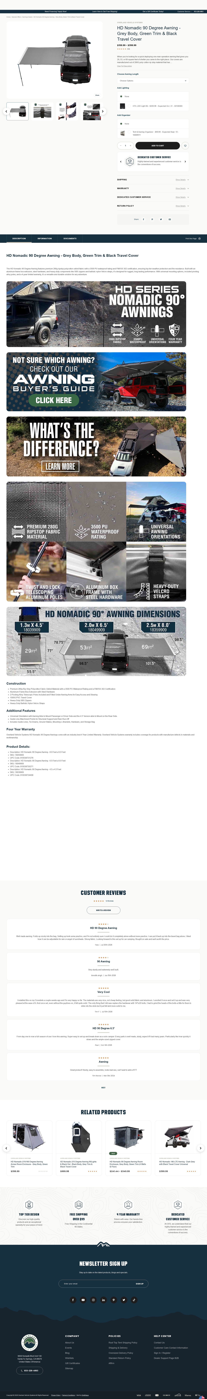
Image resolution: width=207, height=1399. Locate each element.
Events (68, 1348)
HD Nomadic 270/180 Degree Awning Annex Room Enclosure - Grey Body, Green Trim (177, 1164)
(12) (128, 49)
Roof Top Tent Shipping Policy (123, 1342)
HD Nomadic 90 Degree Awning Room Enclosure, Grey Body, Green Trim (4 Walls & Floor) (29, 1164)
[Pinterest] (152, 219)
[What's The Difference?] (96, 446)
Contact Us (159, 1342)
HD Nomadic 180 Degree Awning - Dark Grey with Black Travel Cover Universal (127, 1163)
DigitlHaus (85, 1395)
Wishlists (69, 1358)
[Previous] (120, 161)
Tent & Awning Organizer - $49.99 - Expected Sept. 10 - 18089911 (156, 133)
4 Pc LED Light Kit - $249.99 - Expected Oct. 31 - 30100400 (157, 106)
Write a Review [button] (103, 910)
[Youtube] (83, 1300)
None (127, 96)
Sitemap (69, 1368)
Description (19, 238)
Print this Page (191, 239)
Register (166, 1353)
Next (103, 1088)
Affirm (111, 1363)
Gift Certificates (72, 1363)
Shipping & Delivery (118, 1348)
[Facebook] (143, 219)
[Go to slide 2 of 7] (102, 111)
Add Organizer (123, 115)
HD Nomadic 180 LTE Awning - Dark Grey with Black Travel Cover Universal (78, 1163)
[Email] (169, 219)
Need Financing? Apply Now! (56, 11)
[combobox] (153, 81)
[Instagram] (93, 1300)
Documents (70, 238)
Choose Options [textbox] (126, 81)
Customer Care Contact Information (171, 1348)
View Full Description (124, 66)
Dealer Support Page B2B (166, 1358)
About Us (69, 1342)
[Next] (185, 161)
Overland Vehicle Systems (130, 22)
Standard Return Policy (120, 1358)
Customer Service (184, 11)
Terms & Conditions (68, 1395)
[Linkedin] (103, 1300)
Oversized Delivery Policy (121, 1353)
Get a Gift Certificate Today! (153, 11)
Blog (67, 1353)
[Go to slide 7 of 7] (6, 111)
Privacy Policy (55, 1395)
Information (45, 238)
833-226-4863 (198, 11)
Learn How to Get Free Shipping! (104, 11)
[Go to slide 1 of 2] (6, 1148)
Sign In (157, 1353)
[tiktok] (134, 1300)
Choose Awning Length (128, 74)
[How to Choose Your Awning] (96, 382)
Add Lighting (123, 88)
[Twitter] (161, 219)
